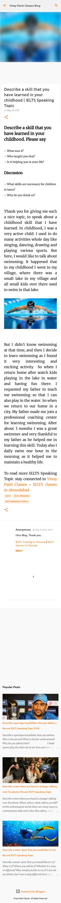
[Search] (56, 5)
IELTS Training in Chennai (31, 541)
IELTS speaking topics (16, 501)
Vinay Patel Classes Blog (24, 5)
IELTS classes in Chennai (35, 543)
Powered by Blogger (32, 891)
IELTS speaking (21, 495)
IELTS (7, 495)
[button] (6, 117)
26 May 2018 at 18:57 (42, 529)
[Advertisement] (30, 643)
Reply (19, 550)
